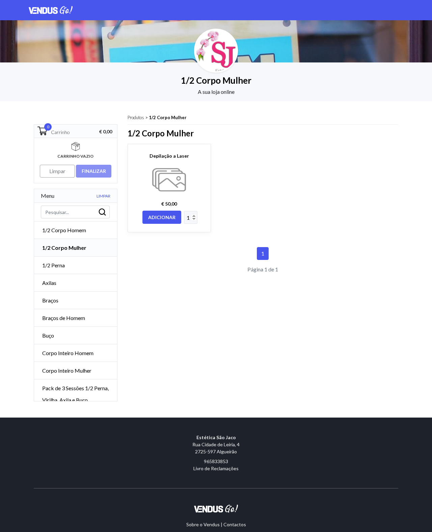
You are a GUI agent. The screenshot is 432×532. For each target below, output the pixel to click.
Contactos (234, 524)
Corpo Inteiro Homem (67, 353)
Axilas (49, 283)
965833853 (216, 461)
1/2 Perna (53, 265)
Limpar (103, 195)
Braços (50, 300)
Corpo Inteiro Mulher (66, 370)
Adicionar (162, 217)
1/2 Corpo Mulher (168, 117)
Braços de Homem (63, 318)
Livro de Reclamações (216, 468)
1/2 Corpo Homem (64, 230)
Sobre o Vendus (203, 524)
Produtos (136, 117)
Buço (48, 335)
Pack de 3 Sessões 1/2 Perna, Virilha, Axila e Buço (75, 394)
